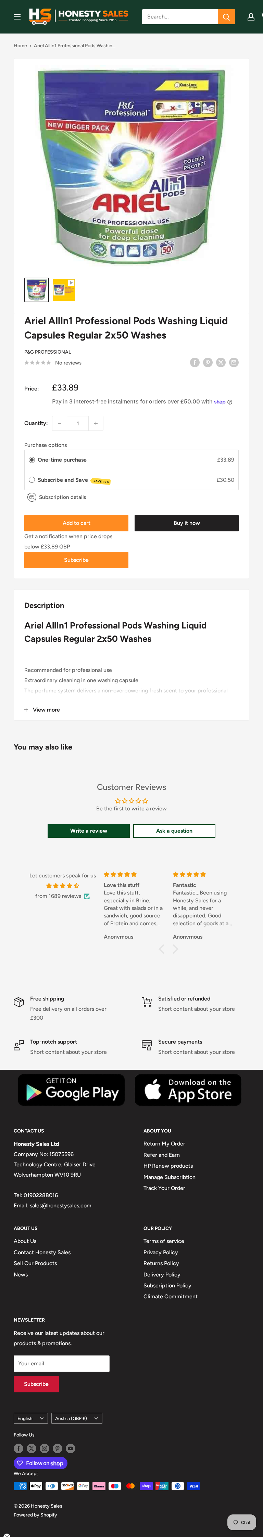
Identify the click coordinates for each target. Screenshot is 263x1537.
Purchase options (45, 445)
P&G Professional (47, 352)
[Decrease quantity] (59, 423)
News (21, 1274)
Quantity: (36, 423)
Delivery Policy (161, 1274)
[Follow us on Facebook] (18, 1448)
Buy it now (187, 523)
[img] (62, 886)
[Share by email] (234, 362)
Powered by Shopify (35, 1515)
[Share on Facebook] (195, 362)
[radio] (32, 459)
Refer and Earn (161, 1155)
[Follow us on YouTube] (70, 1448)
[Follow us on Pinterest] (57, 1448)
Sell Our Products (35, 1263)
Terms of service (163, 1241)
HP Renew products (168, 1166)
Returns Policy (161, 1263)
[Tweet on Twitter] (221, 362)
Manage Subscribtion (169, 1177)
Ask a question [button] (174, 830)
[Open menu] (17, 16)
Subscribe (76, 560)
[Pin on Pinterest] (208, 362)
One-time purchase (62, 459)
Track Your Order (164, 1188)
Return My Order (164, 1143)
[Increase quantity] (96, 423)
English (25, 1418)
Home (20, 46)
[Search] (226, 16)
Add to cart (76, 523)
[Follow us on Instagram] (44, 1448)
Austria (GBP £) (71, 1418)
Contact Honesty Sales (42, 1252)
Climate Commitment (170, 1296)
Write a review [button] (88, 830)
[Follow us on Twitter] (31, 1448)
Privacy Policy (160, 1252)
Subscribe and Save (73, 480)
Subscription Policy (167, 1285)
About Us (25, 1241)
